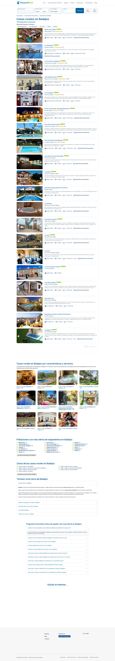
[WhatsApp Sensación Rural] (86, 633)
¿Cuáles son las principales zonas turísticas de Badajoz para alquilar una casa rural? (49, 528)
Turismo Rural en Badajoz (24, 483)
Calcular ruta (61, 633)
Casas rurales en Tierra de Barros (69, 469)
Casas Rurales (20, 15)
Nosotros (47, 633)
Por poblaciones (33, 26)
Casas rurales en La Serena (25, 471)
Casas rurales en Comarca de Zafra (27, 469)
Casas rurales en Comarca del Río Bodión (71, 468)
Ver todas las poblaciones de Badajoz (26, 455)
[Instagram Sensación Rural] (84, 633)
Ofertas (72, 2)
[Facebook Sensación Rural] (83, 633)
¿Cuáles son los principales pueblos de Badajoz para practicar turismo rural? (47, 537)
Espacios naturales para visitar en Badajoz (29, 502)
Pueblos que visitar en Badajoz (26, 514)
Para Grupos (80, 2)
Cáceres (74, 497)
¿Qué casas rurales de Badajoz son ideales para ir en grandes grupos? (46, 560)
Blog (96, 2)
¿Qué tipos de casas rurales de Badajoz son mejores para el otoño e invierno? (47, 553)
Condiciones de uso (71, 657)
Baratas (66, 2)
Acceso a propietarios (64, 636)
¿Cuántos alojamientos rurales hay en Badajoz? (40, 545)
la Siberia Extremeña (77, 532)
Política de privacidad (83, 657)
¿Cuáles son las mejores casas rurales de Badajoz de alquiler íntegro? (45, 564)
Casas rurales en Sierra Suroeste (68, 466)
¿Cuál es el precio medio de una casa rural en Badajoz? (42, 541)
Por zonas (42, 26)
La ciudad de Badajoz (23, 510)
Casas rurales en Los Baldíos (25, 466)
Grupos (49, 26)
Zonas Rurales (88, 2)
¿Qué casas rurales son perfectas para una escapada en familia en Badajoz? (47, 572)
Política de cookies (94, 657)
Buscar (80, 10)
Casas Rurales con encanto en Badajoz (28, 506)
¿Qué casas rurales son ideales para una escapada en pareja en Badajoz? (46, 568)
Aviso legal (62, 657)
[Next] (97, 346)
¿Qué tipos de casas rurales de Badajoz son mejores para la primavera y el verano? (49, 557)
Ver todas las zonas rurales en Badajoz (27, 474)
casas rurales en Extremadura (48, 497)
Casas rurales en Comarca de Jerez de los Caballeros (32, 468)
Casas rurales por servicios (55, 2)
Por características (22, 26)
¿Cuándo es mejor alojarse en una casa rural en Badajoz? (42, 549)
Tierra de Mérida (68, 532)
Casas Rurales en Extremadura (31, 15)
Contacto (47, 639)
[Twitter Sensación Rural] (87, 633)
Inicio (44, 2)
